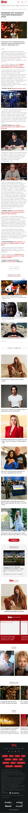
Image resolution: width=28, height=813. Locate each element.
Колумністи (18, 766)
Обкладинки (21, 762)
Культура (8, 759)
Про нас (6, 748)
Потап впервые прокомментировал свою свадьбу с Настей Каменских (13, 127)
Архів (7, 9)
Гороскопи (9, 766)
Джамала (13, 58)
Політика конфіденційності (19, 795)
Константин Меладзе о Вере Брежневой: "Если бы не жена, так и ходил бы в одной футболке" (12, 212)
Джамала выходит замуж (19, 88)
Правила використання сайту (7, 795)
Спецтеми (5, 762)
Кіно (21, 759)
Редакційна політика (5, 797)
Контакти (11, 748)
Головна (3, 9)
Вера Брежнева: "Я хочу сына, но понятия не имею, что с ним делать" (13, 243)
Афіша (14, 710)
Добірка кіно (14, 682)
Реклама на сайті (19, 748)
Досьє (14, 647)
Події (23, 756)
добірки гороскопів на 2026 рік (14, 611)
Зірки (11, 756)
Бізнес (13, 762)
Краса (17, 756)
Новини (5, 756)
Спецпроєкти (14, 547)
